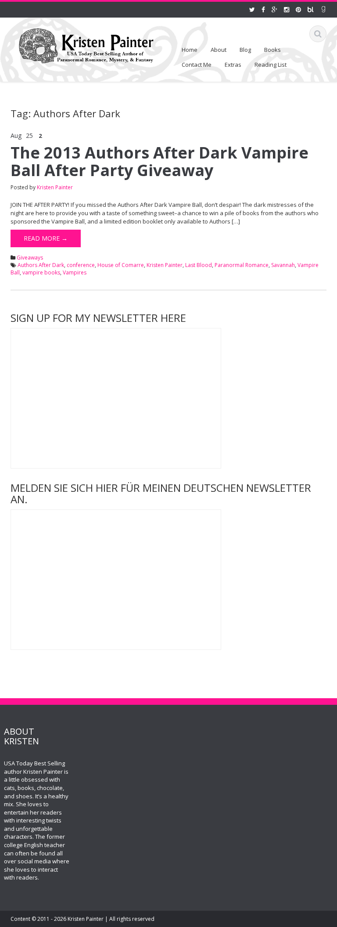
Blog (245, 50)
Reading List (271, 65)
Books (272, 50)
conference (81, 265)
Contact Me (197, 65)
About (218, 50)
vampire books (41, 272)
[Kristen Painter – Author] (86, 44)
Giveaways (30, 257)
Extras (233, 65)
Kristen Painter (55, 187)
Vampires (74, 272)
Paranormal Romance (242, 265)
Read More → (46, 238)
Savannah (283, 265)
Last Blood (198, 265)
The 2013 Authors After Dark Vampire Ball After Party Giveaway (159, 161)
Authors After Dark (41, 265)
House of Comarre (120, 265)
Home (189, 50)
